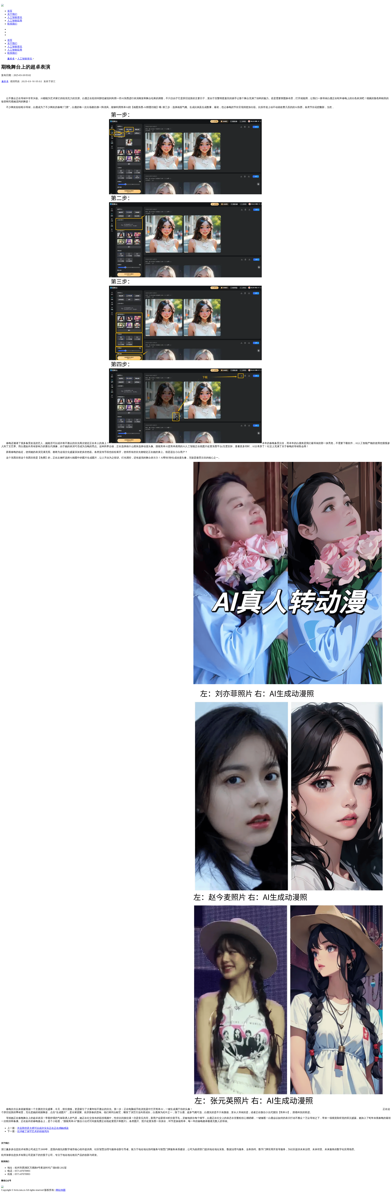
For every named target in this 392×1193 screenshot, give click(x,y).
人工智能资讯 (14, 17)
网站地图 (61, 1190)
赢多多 (11, 58)
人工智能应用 (14, 20)
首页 (9, 11)
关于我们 (12, 14)
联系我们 (12, 23)
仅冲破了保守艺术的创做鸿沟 (33, 1131)
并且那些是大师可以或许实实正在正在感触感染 (43, 1128)
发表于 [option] (50, 81)
